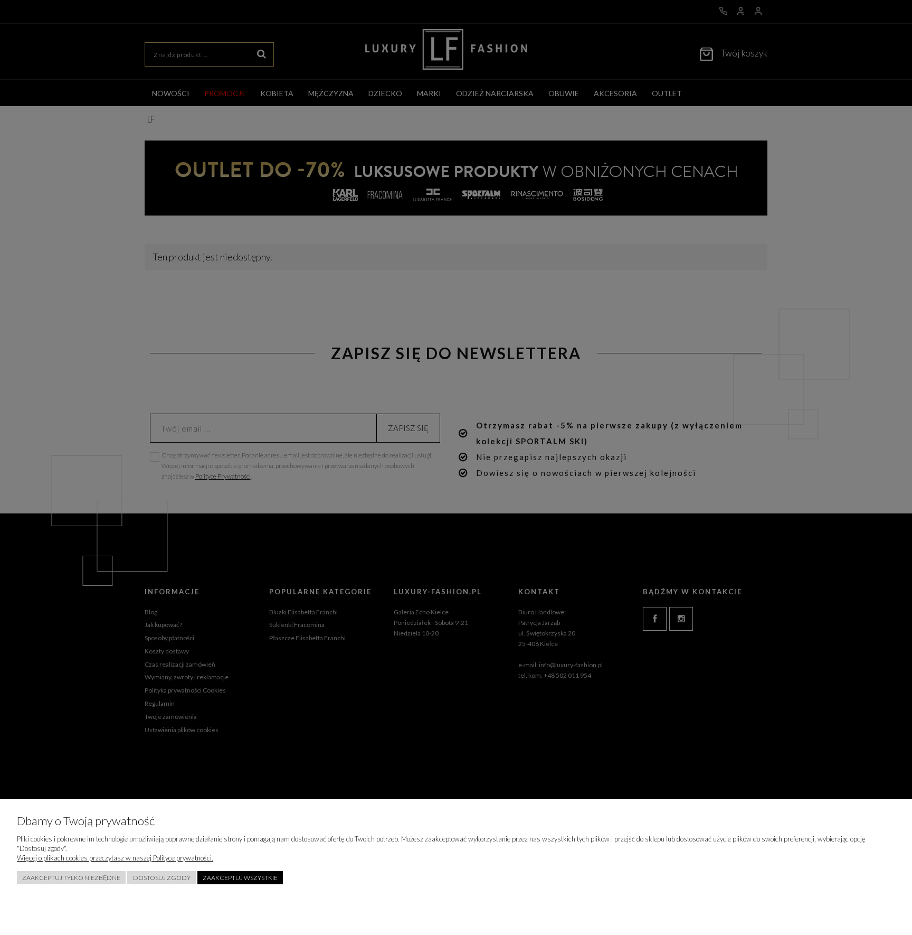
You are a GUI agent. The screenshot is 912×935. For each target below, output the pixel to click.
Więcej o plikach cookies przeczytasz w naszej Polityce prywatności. (115, 858)
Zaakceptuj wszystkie (240, 878)
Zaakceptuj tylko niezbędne (71, 878)
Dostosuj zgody (162, 878)
